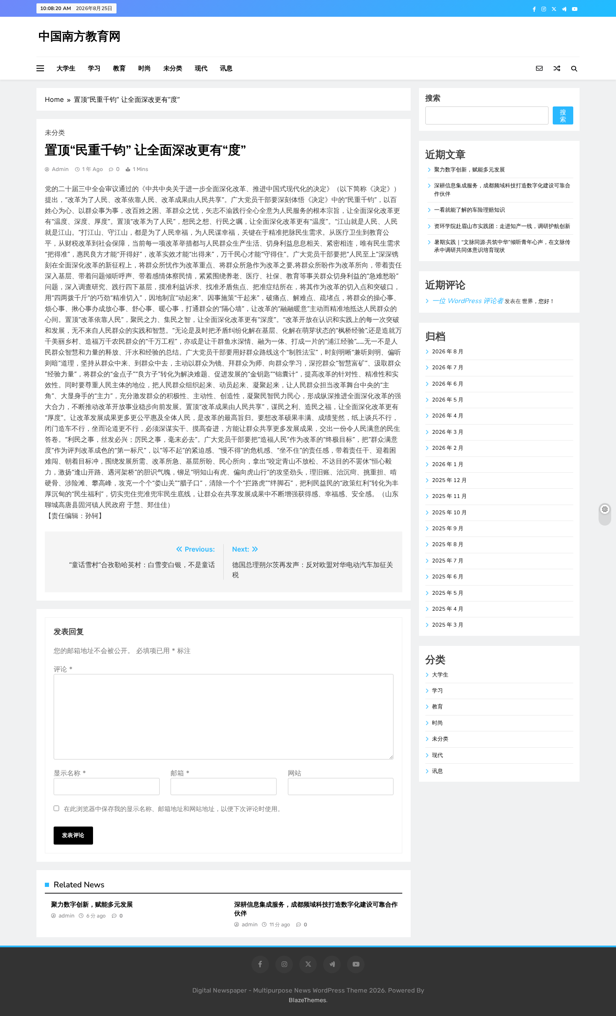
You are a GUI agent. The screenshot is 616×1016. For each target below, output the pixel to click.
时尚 (144, 68)
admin (60, 169)
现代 (201, 68)
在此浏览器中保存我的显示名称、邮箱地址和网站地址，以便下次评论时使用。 (174, 809)
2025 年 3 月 (447, 625)
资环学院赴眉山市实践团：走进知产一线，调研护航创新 (502, 226)
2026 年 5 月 (447, 400)
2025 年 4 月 (447, 609)
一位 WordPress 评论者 (467, 301)
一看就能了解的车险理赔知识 (469, 210)
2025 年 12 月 (449, 480)
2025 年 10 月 (449, 512)
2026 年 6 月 (447, 384)
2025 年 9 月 (447, 528)
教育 (119, 68)
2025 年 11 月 (449, 496)
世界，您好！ (538, 301)
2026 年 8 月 (447, 351)
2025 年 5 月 (447, 593)
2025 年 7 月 (447, 561)
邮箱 (180, 773)
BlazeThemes (307, 1000)
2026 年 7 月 (447, 367)
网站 (294, 773)
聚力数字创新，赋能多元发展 (92, 904)
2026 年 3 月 (447, 432)
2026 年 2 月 (447, 448)
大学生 (66, 68)
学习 (94, 68)
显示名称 (70, 773)
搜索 (432, 97)
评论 (63, 669)
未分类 (172, 68)
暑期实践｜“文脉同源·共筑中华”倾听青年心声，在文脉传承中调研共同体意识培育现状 (502, 246)
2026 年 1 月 (447, 464)
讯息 (226, 68)
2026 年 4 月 (447, 416)
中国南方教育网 (80, 36)
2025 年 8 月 (447, 544)
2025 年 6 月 (447, 577)
